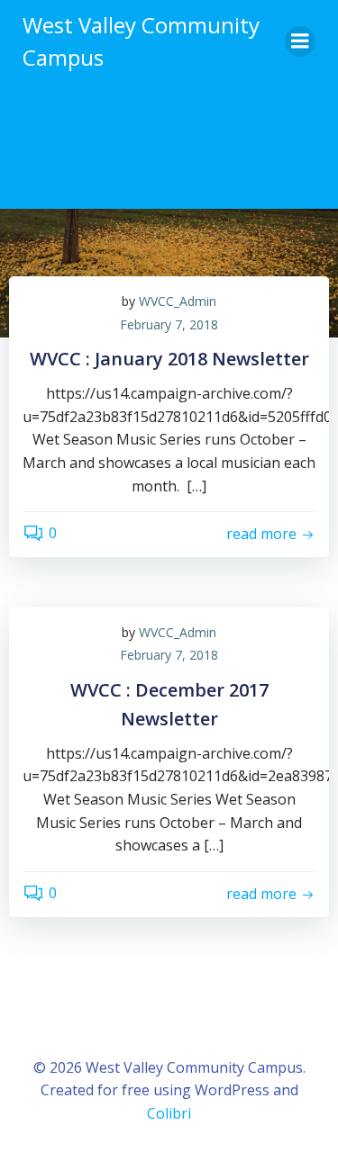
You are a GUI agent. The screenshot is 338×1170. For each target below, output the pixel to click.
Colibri (169, 1113)
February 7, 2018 (169, 324)
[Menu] (300, 41)
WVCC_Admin (177, 301)
